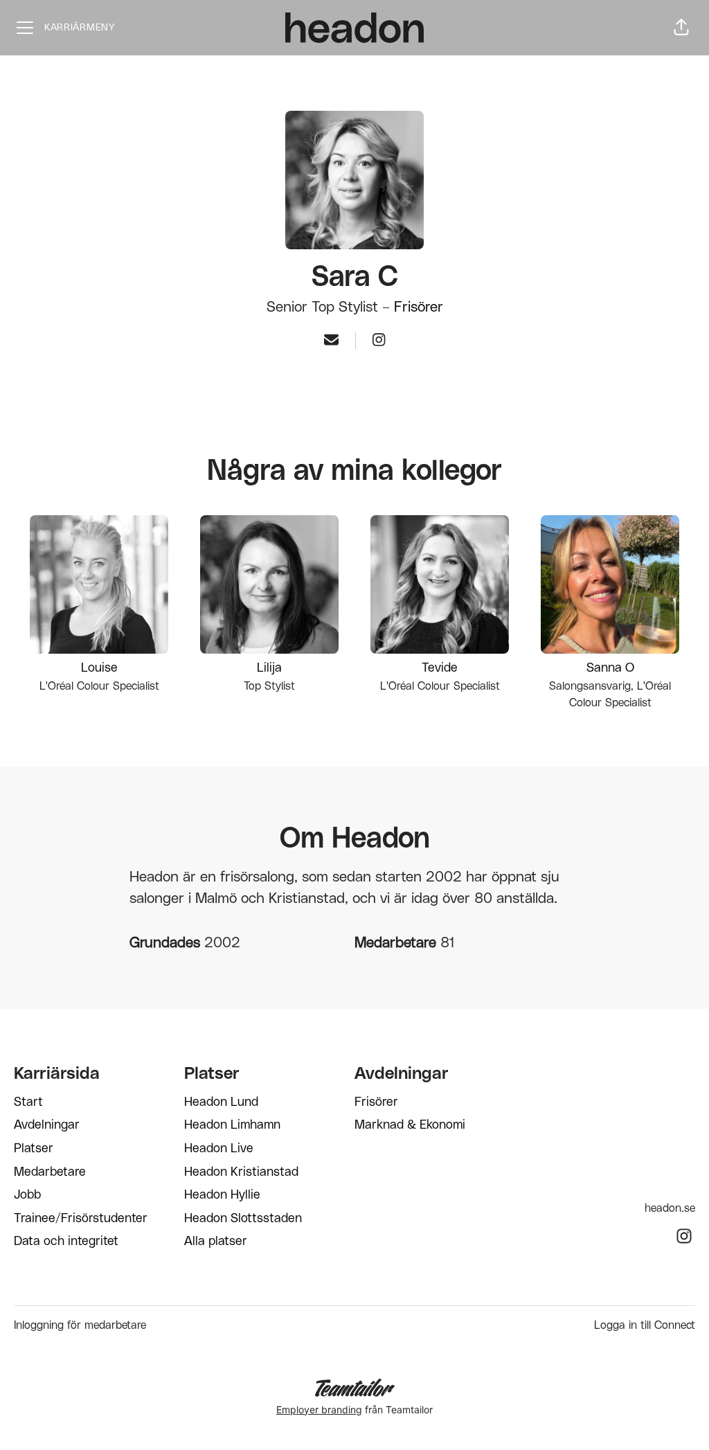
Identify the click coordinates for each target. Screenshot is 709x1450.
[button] (681, 27)
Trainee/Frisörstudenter (80, 1218)
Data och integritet (66, 1241)
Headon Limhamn (232, 1125)
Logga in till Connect (644, 1325)
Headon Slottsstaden (243, 1218)
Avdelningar (47, 1125)
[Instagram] (379, 341)
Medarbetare (50, 1172)
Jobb (27, 1195)
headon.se (670, 1208)
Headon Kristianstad (241, 1172)
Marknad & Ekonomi (409, 1125)
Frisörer (418, 307)
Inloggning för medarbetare (80, 1325)
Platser (33, 1149)
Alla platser (215, 1241)
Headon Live (218, 1149)
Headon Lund (221, 1102)
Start (28, 1102)
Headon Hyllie (222, 1195)
